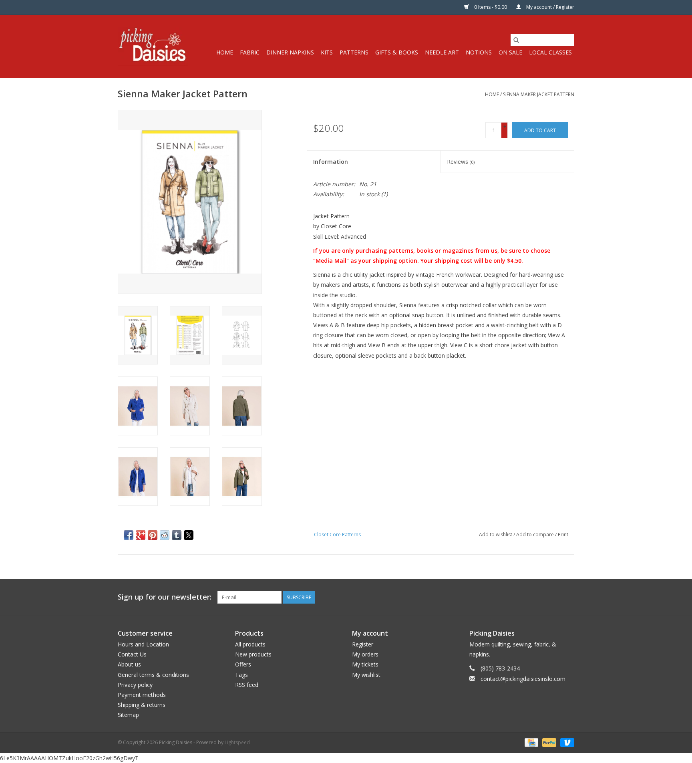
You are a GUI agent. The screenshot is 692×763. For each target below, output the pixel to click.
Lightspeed (237, 742)
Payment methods (142, 695)
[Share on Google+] (140, 535)
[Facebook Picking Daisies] (539, 597)
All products (250, 644)
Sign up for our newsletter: (164, 597)
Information (330, 161)
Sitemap (128, 715)
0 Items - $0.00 (490, 7)
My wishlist (366, 674)
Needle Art (442, 52)
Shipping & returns (141, 705)
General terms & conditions (153, 674)
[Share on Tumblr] (176, 535)
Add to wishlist (496, 534)
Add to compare (535, 534)
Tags (241, 674)
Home (224, 52)
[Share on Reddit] (164, 535)
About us (129, 664)
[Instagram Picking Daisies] (567, 597)
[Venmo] (565, 742)
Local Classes (550, 52)
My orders (365, 654)
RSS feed (246, 685)
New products (253, 654)
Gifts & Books (396, 52)
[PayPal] (548, 742)
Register (362, 644)
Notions (479, 52)
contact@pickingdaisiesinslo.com (523, 678)
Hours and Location (143, 644)
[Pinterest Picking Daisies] (553, 597)
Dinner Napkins (290, 52)
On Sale (510, 52)
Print (563, 534)
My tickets (365, 664)
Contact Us (132, 654)
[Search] (516, 40)
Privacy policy (135, 685)
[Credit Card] (530, 742)
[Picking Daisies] (153, 46)
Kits (327, 52)
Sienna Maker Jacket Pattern (538, 94)
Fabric (250, 52)
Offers (243, 664)
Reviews (461, 161)
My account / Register (549, 7)
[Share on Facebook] (128, 535)
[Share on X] (188, 535)
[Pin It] (152, 535)
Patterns (354, 52)
